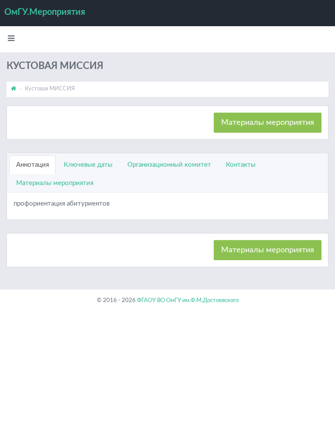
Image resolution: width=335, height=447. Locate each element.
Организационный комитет (169, 165)
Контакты (241, 165)
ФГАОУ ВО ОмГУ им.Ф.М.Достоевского (188, 300)
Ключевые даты (88, 165)
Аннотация (32, 165)
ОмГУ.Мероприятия (44, 12)
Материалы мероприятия (267, 123)
